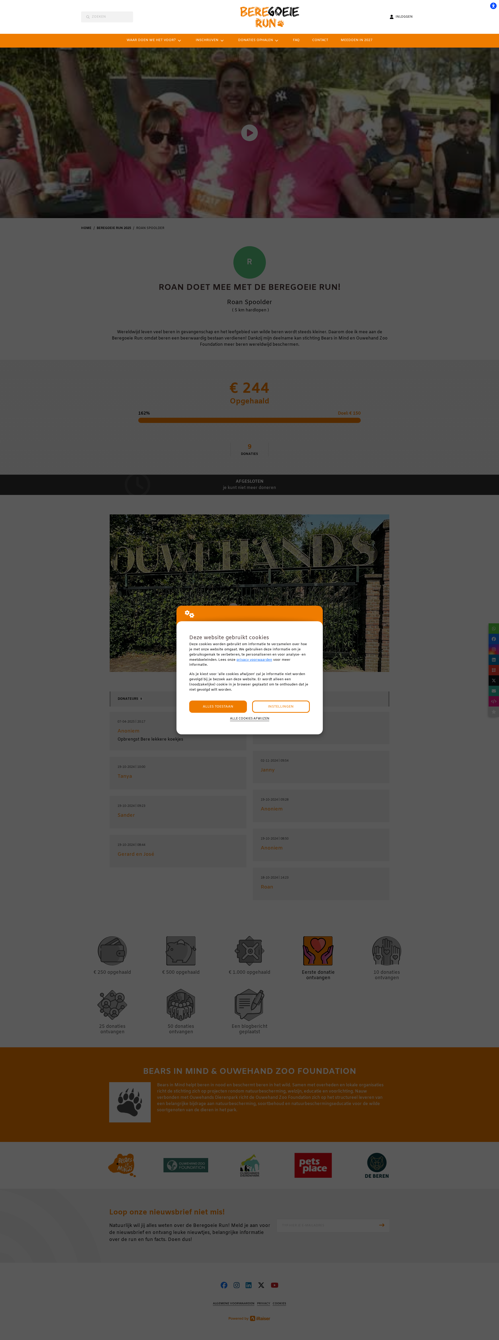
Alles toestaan (218, 706)
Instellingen (281, 706)
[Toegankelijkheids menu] (493, 6)
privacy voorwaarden (254, 660)
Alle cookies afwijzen (249, 719)
